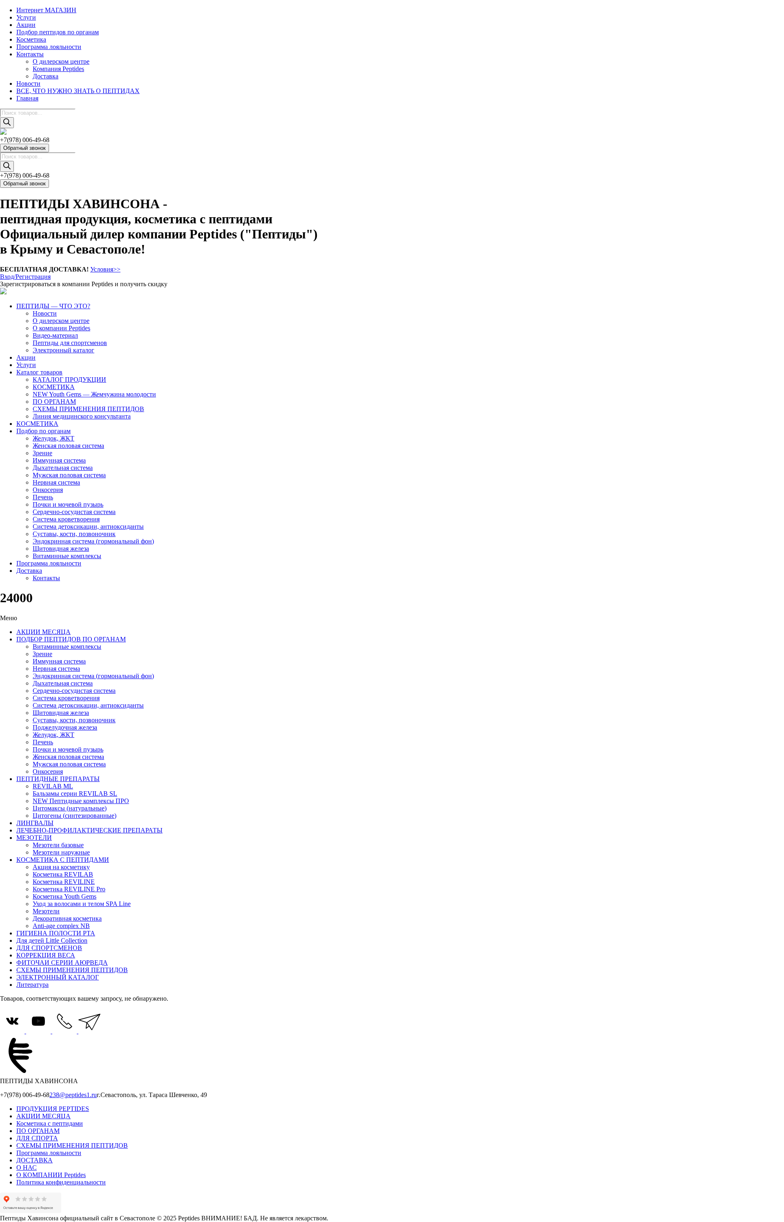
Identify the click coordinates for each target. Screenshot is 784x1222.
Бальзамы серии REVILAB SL (75, 793)
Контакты (30, 54)
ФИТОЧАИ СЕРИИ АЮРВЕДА (62, 962)
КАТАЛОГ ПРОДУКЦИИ (69, 379)
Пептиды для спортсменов (70, 342)
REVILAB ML (53, 786)
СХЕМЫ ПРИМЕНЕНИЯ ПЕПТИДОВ (88, 408)
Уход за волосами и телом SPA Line (82, 903)
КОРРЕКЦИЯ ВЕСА (45, 955)
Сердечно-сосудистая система (74, 511)
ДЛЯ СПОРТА (37, 1138)
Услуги (26, 17)
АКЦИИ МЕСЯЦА (43, 631)
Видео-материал (55, 335)
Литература (32, 984)
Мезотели (46, 911)
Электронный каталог (63, 350)
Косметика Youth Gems (64, 896)
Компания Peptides (58, 68)
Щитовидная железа (61, 548)
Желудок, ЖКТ (53, 438)
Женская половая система (68, 445)
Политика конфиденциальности (61, 1182)
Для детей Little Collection (51, 940)
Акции (26, 24)
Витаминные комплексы (67, 555)
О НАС (26, 1167)
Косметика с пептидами (49, 1123)
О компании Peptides (61, 328)
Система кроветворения (66, 519)
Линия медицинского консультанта (82, 416)
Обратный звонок (24, 148)
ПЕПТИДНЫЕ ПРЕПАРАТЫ (58, 778)
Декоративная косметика (67, 918)
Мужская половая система (69, 475)
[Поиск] (7, 122)
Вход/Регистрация (25, 276)
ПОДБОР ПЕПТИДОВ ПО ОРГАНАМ (71, 639)
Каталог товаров (39, 372)
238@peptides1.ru (73, 1094)
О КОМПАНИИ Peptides (51, 1174)
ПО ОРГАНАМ (54, 401)
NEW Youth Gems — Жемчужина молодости (94, 394)
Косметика (31, 39)
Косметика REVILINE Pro (69, 889)
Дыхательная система (63, 467)
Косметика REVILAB (63, 874)
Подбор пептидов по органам (57, 32)
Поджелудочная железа (65, 727)
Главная (27, 98)
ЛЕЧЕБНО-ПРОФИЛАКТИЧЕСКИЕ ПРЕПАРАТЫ (89, 830)
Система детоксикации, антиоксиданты (88, 526)
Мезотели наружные (61, 852)
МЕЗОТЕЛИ (34, 837)
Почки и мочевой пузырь (68, 504)
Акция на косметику (61, 867)
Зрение (42, 453)
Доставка (45, 76)
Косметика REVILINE (64, 881)
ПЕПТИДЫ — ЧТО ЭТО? (53, 306)
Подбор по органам (43, 430)
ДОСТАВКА (34, 1160)
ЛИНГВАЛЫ (34, 822)
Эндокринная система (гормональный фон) (93, 541)
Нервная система (56, 482)
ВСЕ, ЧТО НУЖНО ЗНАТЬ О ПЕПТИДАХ (78, 90)
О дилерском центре (61, 61)
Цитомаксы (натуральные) (70, 808)
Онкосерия (48, 489)
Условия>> (105, 269)
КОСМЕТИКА (54, 386)
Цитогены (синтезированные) (74, 815)
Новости (28, 83)
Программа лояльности (48, 46)
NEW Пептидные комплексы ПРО (81, 800)
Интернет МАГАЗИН (46, 10)
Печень (43, 497)
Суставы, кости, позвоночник (74, 533)
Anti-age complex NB (61, 925)
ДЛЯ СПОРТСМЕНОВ (49, 947)
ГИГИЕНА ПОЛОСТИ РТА (55, 933)
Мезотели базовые (58, 844)
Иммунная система (59, 460)
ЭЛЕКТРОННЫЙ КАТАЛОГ (57, 977)
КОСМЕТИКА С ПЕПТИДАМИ (62, 859)
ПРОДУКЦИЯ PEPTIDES (52, 1108)
